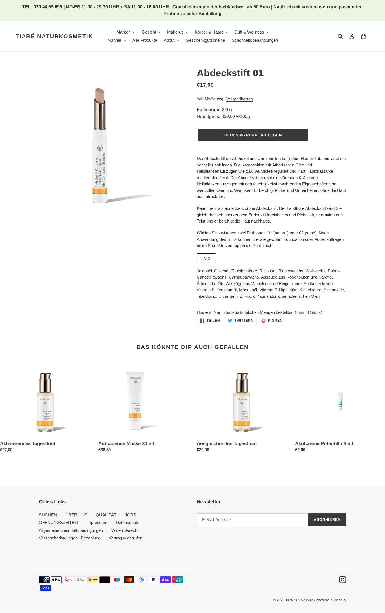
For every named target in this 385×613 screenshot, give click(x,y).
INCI (206, 259)
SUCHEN (48, 514)
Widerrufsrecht (124, 530)
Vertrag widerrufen (125, 538)
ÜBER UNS (76, 514)
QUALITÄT (106, 514)
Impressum (96, 522)
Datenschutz (127, 522)
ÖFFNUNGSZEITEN (58, 522)
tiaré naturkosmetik (54, 36)
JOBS (130, 514)
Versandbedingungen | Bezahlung (69, 538)
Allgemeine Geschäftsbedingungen (71, 530)
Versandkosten (239, 99)
